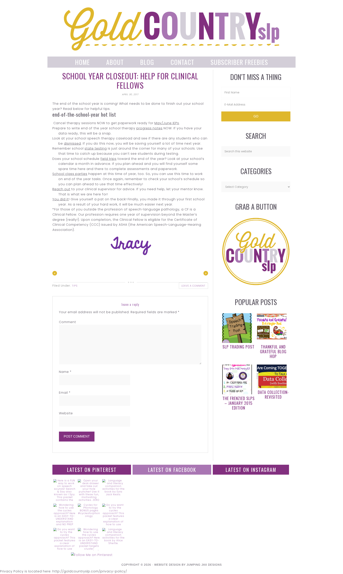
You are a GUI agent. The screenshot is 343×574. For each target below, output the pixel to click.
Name (65, 372)
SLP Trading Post (238, 347)
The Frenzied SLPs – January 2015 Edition (239, 403)
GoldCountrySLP (171, 29)
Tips (75, 285)
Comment (67, 322)
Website (66, 413)
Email (65, 392)
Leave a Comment (193, 285)
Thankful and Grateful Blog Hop (273, 351)
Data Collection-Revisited (273, 394)
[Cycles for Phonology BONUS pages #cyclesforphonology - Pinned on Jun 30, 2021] (89, 510)
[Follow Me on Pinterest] (91, 555)
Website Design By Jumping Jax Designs (188, 564)
